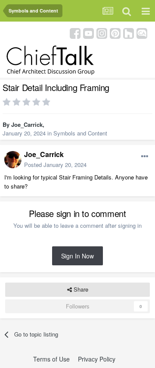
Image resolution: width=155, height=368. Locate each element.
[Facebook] (75, 32)
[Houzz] (128, 32)
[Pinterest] (115, 32)
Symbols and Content (80, 133)
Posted (55, 164)
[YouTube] (88, 32)
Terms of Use (51, 359)
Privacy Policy (96, 359)
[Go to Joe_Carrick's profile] (13, 159)
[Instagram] (101, 32)
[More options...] (145, 156)
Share (80, 289)
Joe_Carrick (27, 124)
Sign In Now (77, 256)
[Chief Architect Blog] (141, 32)
